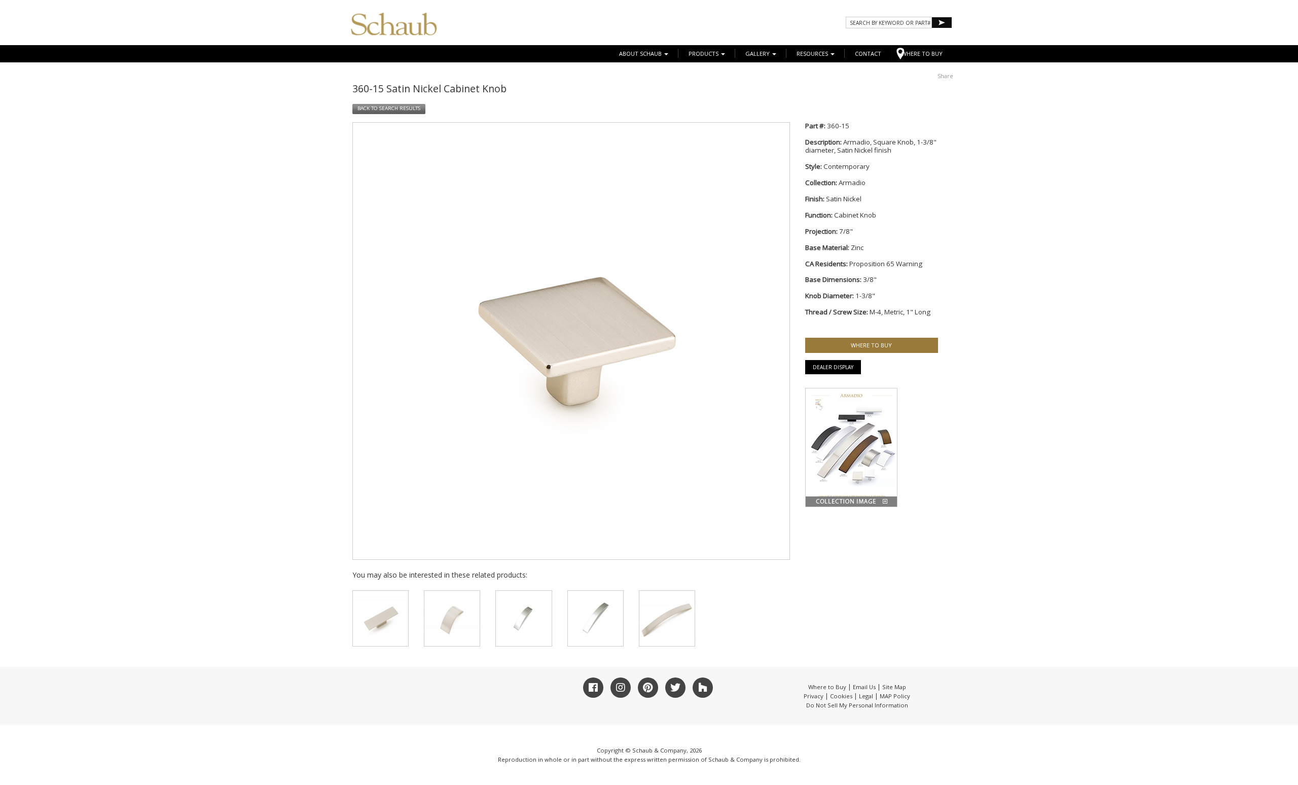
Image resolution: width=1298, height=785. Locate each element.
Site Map (894, 687)
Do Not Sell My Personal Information (857, 705)
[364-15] (595, 618)
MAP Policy (895, 696)
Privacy (813, 696)
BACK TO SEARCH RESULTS (388, 108)
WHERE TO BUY (922, 53)
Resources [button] (813, 53)
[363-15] (523, 618)
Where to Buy (827, 687)
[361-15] (380, 618)
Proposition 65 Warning (885, 263)
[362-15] (452, 618)
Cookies (841, 696)
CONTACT (868, 53)
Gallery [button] (758, 53)
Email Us (864, 687)
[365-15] (667, 618)
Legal (866, 696)
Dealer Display (833, 367)
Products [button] (704, 53)
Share (945, 76)
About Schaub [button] (641, 53)
